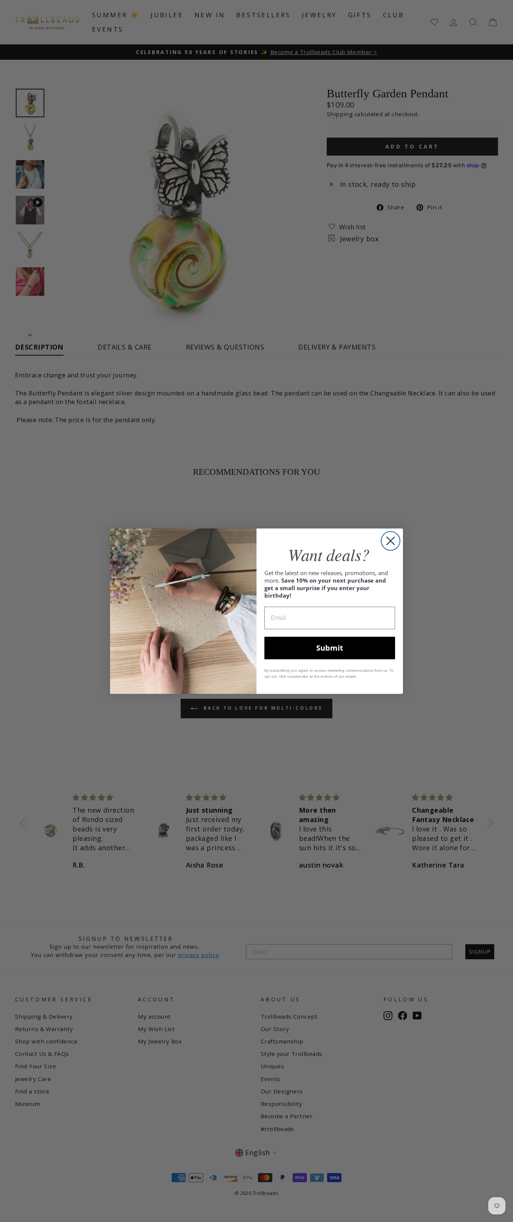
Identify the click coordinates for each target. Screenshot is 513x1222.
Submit (329, 648)
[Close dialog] (390, 541)
